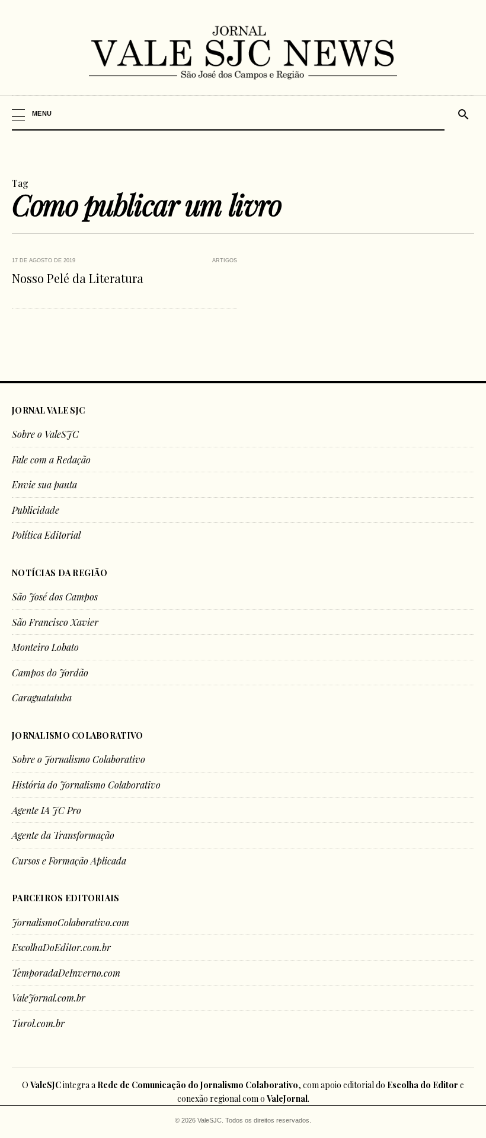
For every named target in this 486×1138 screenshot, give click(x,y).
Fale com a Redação (51, 459)
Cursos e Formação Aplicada (69, 860)
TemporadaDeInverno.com (66, 973)
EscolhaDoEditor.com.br (61, 947)
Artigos (224, 260)
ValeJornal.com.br (48, 997)
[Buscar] (461, 113)
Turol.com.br (38, 1023)
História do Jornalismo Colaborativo (86, 784)
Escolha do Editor (422, 1085)
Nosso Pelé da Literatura (77, 278)
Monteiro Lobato (45, 647)
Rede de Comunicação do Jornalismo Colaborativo (197, 1085)
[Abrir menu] (229, 113)
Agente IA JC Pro (46, 810)
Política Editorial (46, 535)
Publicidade (35, 510)
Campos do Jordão (50, 672)
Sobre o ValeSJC (45, 434)
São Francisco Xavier (55, 622)
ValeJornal (287, 1098)
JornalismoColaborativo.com (70, 922)
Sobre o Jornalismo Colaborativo (78, 759)
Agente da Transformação (63, 835)
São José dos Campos (55, 596)
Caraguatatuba (42, 697)
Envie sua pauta (44, 484)
